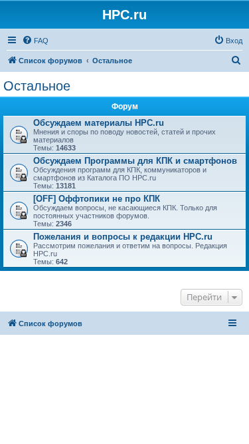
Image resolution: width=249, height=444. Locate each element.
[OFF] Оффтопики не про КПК (96, 199)
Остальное (36, 86)
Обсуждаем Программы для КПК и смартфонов (135, 161)
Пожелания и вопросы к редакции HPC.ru (122, 237)
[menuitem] (35, 41)
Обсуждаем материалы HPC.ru (98, 123)
